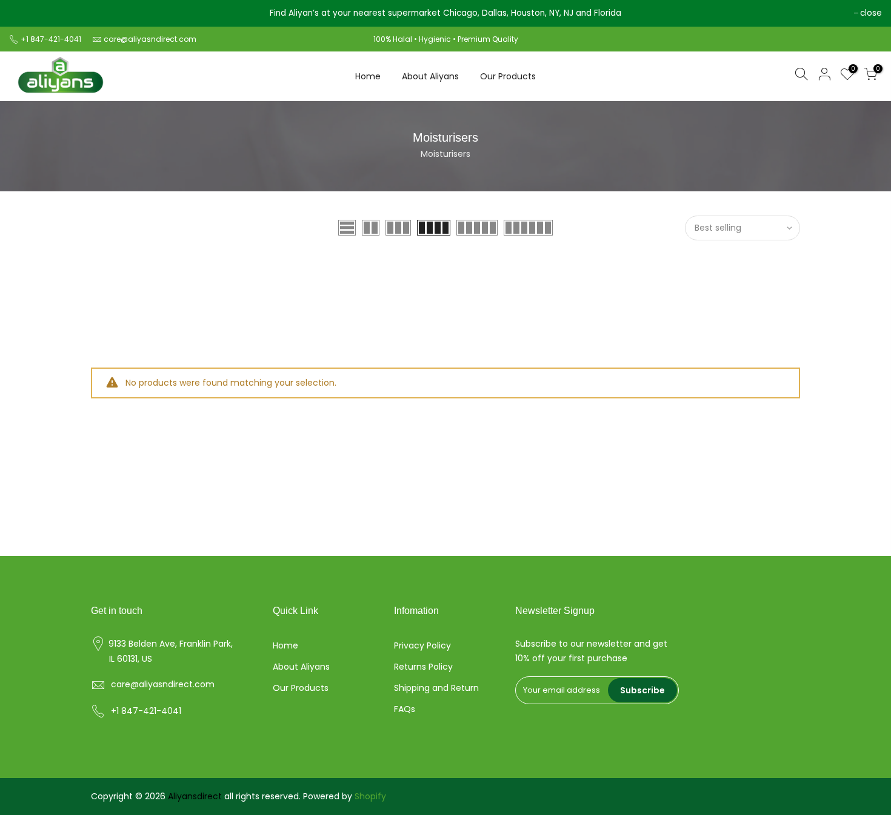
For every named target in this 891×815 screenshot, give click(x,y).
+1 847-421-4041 (52, 39)
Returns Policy (423, 667)
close (26, 13)
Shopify (370, 796)
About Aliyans (430, 76)
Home (368, 76)
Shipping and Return (436, 688)
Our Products (508, 76)
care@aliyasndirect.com (150, 39)
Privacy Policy (422, 645)
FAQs (404, 709)
